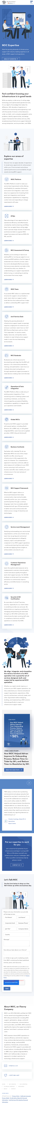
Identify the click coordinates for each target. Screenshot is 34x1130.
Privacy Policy (16, 1096)
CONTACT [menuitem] (13, 1088)
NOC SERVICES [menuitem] (12, 1084)
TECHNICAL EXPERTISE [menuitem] (9, 1086)
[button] (29, 783)
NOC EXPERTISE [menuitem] (23, 1084)
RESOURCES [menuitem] (21, 1086)
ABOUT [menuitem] (5, 1088)
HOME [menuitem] (3, 1084)
